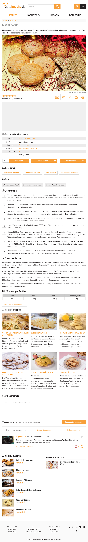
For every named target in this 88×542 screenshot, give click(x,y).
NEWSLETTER (54, 527)
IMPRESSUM (12, 527)
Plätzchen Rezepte (11, 173)
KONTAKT (12, 529)
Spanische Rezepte (32, 173)
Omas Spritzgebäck (23, 500)
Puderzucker (24, 145)
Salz (20, 152)
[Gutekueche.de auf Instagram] (80, 527)
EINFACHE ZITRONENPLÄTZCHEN (72, 333)
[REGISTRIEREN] (83, 6)
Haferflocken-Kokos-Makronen (28, 490)
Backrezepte (50, 173)
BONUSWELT (75, 15)
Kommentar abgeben (73, 422)
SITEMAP (54, 532)
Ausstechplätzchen (23, 510)
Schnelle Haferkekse (24, 460)
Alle (73, 430)
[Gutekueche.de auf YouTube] (73, 527)
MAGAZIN (54, 15)
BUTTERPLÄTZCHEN (39, 333)
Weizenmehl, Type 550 (28, 148)
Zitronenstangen (22, 470)
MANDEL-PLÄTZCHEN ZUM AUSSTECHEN (12, 373)
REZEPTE (13, 15)
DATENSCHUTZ (33, 529)
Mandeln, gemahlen (27, 139)
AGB (33, 527)
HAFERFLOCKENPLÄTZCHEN (42, 372)
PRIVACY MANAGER (33, 532)
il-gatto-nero (21, 437)
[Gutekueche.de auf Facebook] (69, 527)
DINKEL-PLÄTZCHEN (67, 372)
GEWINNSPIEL (54, 529)
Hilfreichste (16, 430)
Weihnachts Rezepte (69, 173)
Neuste (45, 430)
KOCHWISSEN (33, 15)
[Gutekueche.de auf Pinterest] (77, 527)
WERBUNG (12, 532)
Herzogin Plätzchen (24, 480)
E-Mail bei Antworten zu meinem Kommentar (22, 422)
